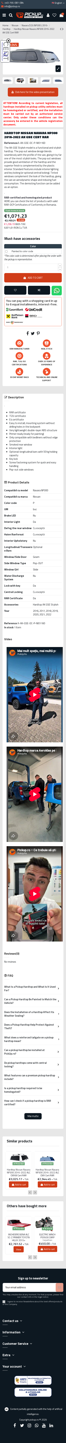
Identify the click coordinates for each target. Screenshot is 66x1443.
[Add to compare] (39, 290)
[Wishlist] (54, 15)
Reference (10, 623)
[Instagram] (29, 1425)
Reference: (11, 143)
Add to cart (35, 278)
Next (35, 1192)
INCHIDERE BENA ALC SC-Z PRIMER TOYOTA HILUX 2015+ (19, 1237)
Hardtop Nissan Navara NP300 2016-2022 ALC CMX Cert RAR (47, 1172)
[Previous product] (61, 29)
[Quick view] (18, 1167)
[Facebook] (14, 1425)
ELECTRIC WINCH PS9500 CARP (47, 1236)
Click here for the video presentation (34, 92)
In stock (9, 627)
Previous (30, 1192)
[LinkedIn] (51, 1425)
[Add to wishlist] (15, 290)
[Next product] (62, 29)
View (18, 1249)
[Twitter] (22, 1425)
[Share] (27, 334)
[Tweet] (33, 334)
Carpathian (47, 1240)
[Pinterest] (38, 334)
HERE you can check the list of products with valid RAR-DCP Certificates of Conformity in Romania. (31, 203)
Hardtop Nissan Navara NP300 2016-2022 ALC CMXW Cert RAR (18, 1172)
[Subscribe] (59, 1287)
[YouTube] (44, 1425)
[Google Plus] (36, 1425)
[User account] (48, 15)
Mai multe (33, 1116)
